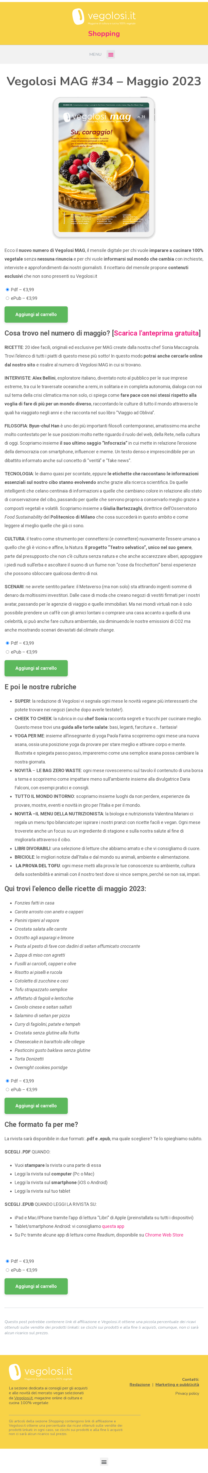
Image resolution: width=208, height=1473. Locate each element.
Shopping (104, 33)
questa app (113, 1226)
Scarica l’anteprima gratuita (156, 333)
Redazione (140, 1384)
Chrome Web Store (164, 1235)
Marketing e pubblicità (177, 1384)
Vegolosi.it (23, 1398)
